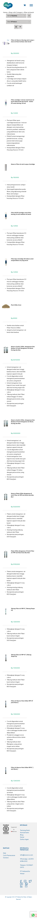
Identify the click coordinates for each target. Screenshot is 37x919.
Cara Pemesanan (9, 855)
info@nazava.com (26, 855)
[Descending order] (29, 16)
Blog (21, 835)
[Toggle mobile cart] (25, 5)
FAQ (4, 853)
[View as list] (20, 27)
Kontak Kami (24, 832)
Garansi (6, 858)
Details (6, 46)
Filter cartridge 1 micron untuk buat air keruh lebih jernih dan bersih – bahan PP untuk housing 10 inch (22, 101)
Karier (22, 837)
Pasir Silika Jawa (16, 305)
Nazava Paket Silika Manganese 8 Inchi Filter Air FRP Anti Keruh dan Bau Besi (22, 495)
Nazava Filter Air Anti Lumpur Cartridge (23, 164)
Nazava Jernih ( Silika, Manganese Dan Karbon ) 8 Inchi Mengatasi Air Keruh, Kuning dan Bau (23, 348)
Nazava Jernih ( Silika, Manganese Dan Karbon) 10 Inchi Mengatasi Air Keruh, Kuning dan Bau (23, 421)
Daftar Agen (24, 839)
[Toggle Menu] (31, 5)
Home (5, 12)
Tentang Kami (25, 830)
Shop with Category (16, 12)
